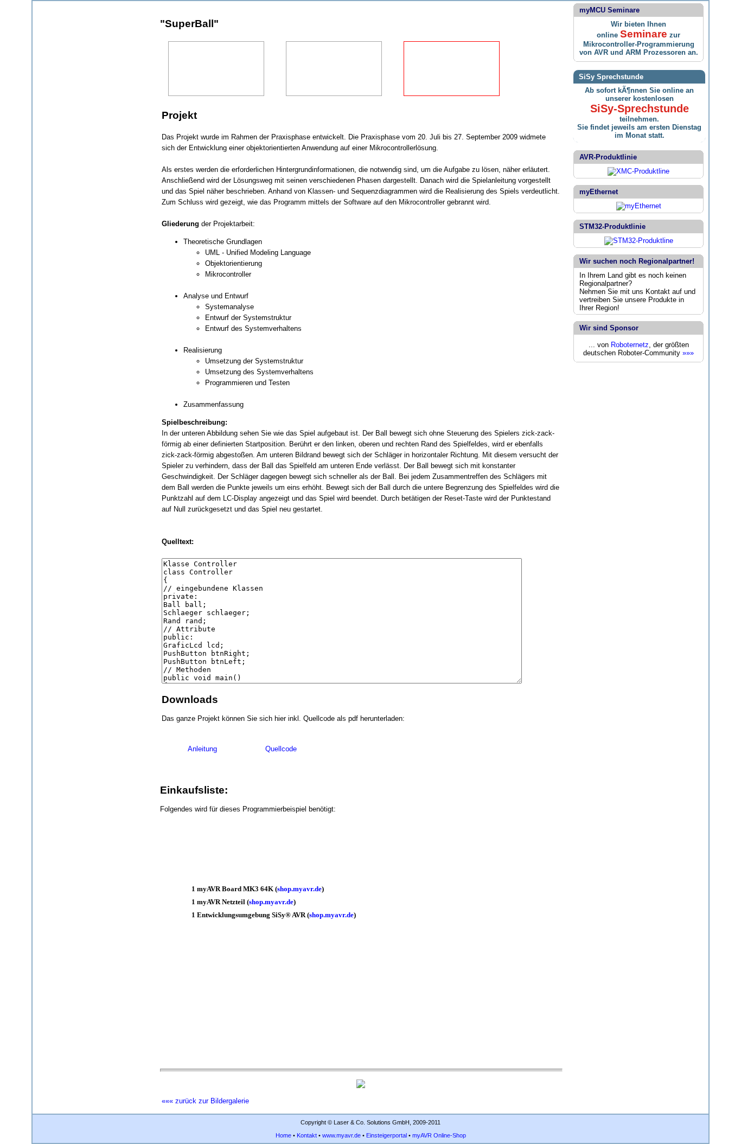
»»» (688, 353)
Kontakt (307, 1135)
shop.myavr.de (299, 889)
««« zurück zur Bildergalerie (205, 1101)
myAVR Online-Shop (439, 1135)
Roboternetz (630, 345)
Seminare (643, 34)
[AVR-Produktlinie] (638, 171)
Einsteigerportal (386, 1135)
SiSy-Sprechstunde (639, 108)
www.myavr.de (341, 1135)
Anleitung (202, 749)
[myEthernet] (638, 206)
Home (283, 1135)
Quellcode (281, 749)
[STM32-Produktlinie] (638, 241)
